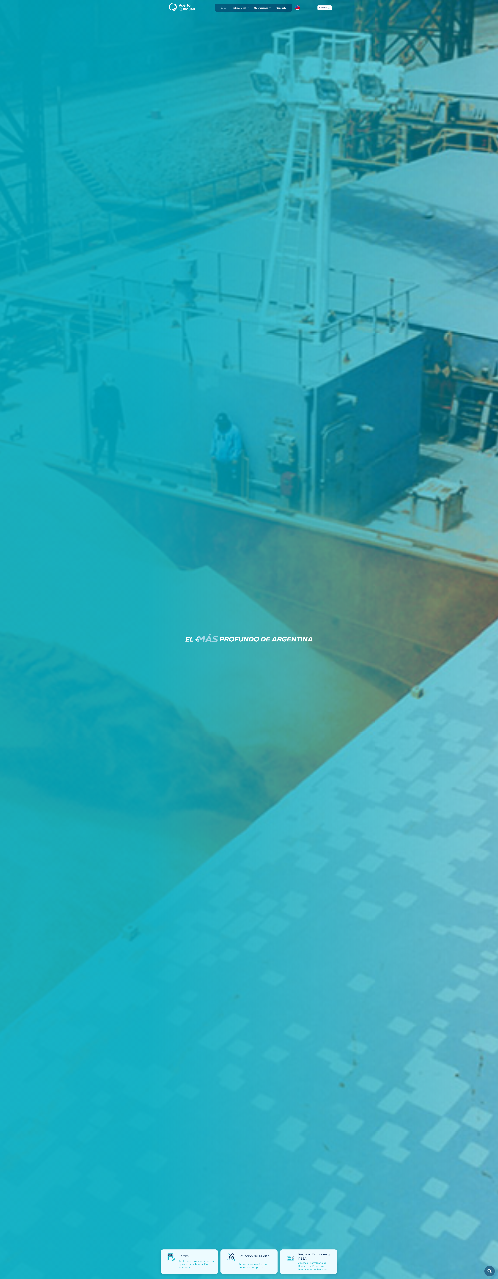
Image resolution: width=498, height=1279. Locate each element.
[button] (240, 8)
